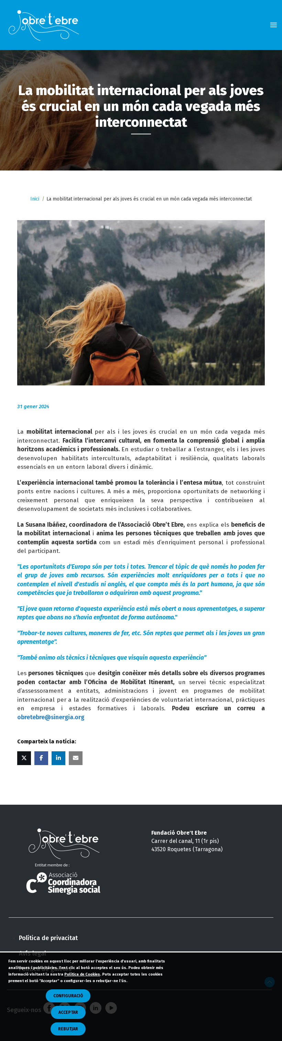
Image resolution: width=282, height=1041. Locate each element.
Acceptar (68, 1012)
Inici (34, 199)
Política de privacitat (48, 938)
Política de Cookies (82, 974)
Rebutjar (68, 1029)
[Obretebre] (45, 25)
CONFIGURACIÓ (68, 995)
